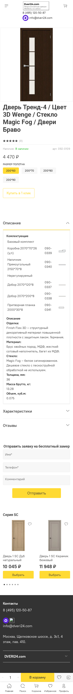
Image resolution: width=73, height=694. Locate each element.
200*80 (48, 170)
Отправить (36, 493)
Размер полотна (14, 164)
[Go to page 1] (4, 584)
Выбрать (18, 575)
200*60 (11, 170)
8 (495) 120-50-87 (34, 12)
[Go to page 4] (12, 584)
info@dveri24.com (40, 17)
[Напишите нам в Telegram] (12, 620)
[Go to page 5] (15, 584)
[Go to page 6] (17, 584)
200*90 (11, 180)
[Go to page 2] (7, 584)
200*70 (29, 170)
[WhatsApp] (26, 17)
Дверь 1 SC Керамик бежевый (54, 558)
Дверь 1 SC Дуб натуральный (14, 558)
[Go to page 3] (9, 584)
